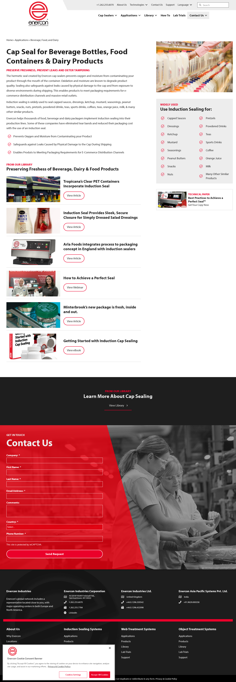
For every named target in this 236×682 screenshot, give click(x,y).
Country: (12, 521)
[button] (118, 405)
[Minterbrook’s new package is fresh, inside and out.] (33, 315)
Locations (11, 641)
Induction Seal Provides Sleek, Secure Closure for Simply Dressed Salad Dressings (100, 215)
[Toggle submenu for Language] (191, 5)
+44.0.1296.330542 (135, 602)
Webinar (78, 287)
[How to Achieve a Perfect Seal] (33, 283)
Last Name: (13, 479)
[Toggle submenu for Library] (156, 15)
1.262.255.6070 (76, 602)
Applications (21, 40)
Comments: (12, 502)
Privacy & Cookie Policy (166, 678)
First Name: (13, 467)
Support (125, 657)
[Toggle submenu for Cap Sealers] (116, 15)
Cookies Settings (73, 674)
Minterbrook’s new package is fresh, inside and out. (99, 309)
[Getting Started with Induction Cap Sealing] (33, 346)
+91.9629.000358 (191, 602)
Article (77, 195)
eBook (77, 350)
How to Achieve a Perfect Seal (89, 277)
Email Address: (15, 490)
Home (9, 40)
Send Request (54, 554)
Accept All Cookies (99, 674)
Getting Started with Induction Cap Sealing (100, 340)
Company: (13, 455)
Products (68, 641)
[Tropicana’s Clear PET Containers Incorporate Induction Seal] (33, 189)
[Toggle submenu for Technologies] (146, 5)
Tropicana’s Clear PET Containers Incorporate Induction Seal (91, 183)
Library (125, 646)
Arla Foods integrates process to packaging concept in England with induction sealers (100, 246)
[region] (59, 662)
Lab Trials (126, 652)
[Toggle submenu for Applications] (139, 15)
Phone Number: (16, 533)
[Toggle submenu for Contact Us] (206, 15)
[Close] (109, 648)
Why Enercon (13, 636)
